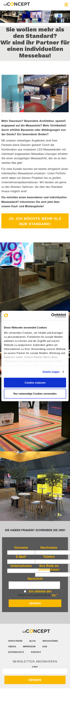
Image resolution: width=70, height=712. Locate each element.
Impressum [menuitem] (29, 646)
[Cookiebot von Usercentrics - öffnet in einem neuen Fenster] (51, 315)
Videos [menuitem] (12, 646)
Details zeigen (51, 371)
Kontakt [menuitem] (36, 652)
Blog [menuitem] (32, 640)
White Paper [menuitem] (15, 640)
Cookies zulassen (35, 382)
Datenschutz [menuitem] (16, 652)
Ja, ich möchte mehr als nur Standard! (35, 221)
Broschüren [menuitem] (50, 640)
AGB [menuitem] (44, 646)
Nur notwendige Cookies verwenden (35, 393)
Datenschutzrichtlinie (34, 595)
